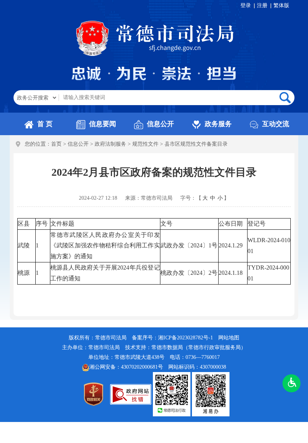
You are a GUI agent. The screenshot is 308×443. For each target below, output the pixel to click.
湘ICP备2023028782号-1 (185, 338)
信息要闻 (102, 124)
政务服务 (218, 124)
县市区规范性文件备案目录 (196, 144)
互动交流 (275, 124)
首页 (56, 144)
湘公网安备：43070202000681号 (126, 367)
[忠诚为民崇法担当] (154, 73)
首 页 (45, 124)
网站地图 (228, 338)
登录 (245, 5)
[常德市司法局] (93, 38)
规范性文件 (145, 144)
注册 (262, 5)
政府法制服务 (110, 144)
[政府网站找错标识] (130, 394)
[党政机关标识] (94, 394)
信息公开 (160, 124)
